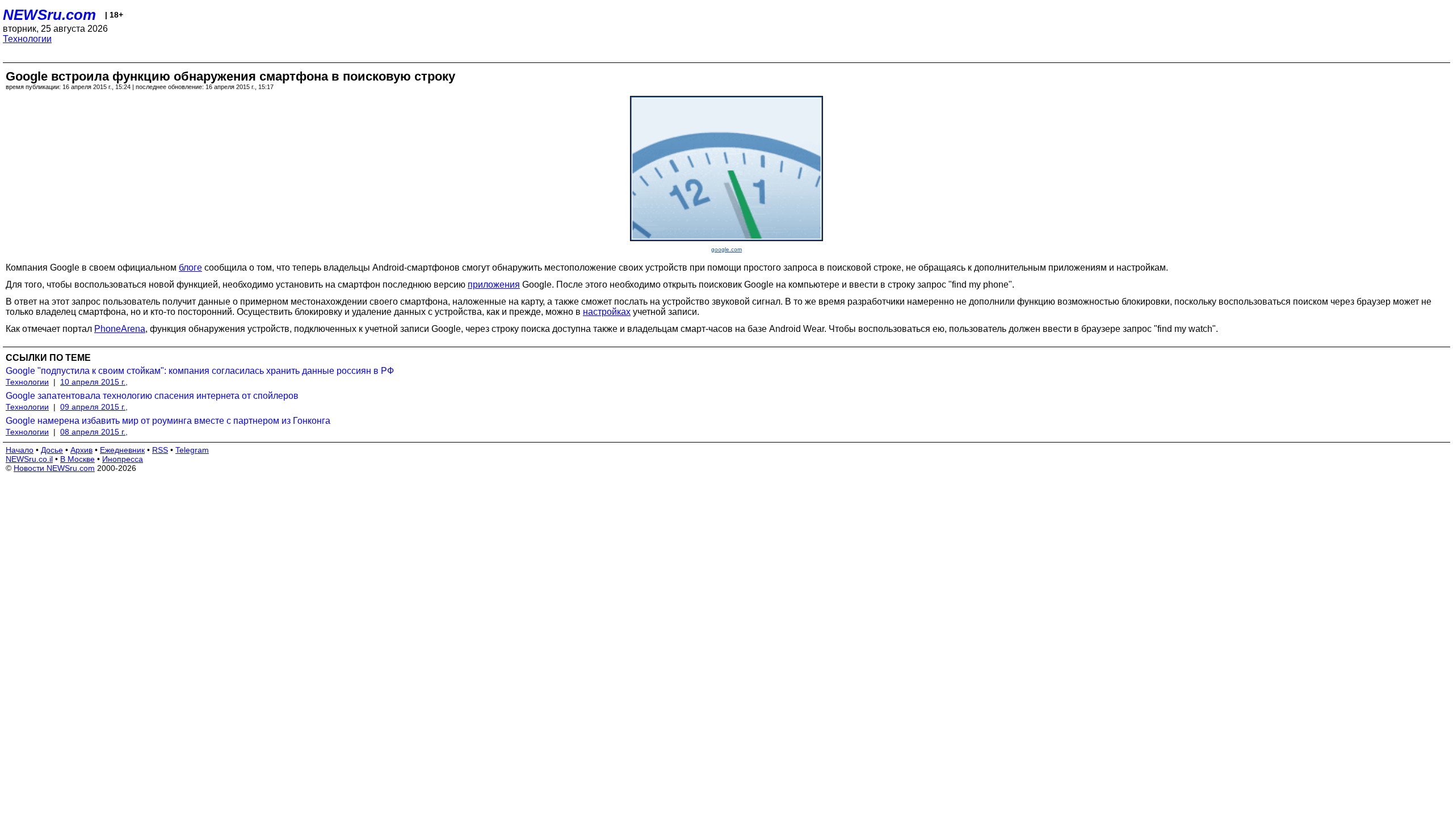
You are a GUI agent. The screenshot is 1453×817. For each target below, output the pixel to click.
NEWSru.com (49, 14)
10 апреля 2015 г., (94, 381)
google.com (726, 249)
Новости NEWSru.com (54, 468)
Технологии (27, 39)
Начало (19, 449)
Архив (81, 449)
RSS (160, 449)
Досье (52, 449)
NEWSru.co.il (29, 459)
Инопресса (122, 459)
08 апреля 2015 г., (94, 431)
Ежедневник (122, 449)
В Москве (77, 459)
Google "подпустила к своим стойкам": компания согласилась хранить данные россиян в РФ (200, 371)
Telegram (192, 449)
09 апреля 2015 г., (94, 406)
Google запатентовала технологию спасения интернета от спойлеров (152, 396)
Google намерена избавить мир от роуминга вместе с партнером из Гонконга (168, 421)
